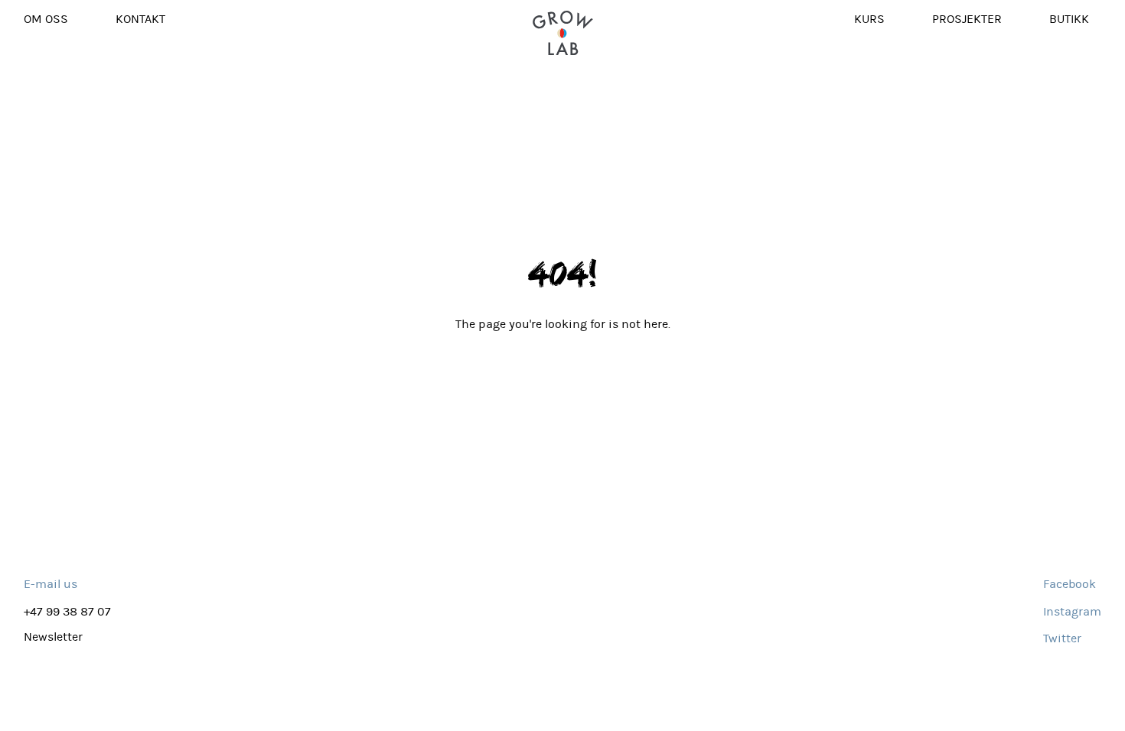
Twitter (1062, 638)
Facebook (1069, 584)
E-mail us (50, 584)
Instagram (1072, 612)
